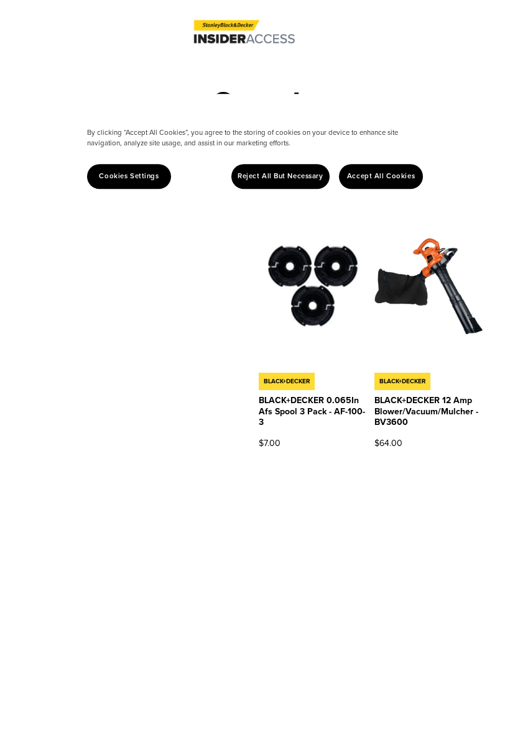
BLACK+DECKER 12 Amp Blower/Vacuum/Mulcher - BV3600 (426, 411)
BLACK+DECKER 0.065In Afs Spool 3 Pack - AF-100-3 (312, 411)
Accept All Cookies (381, 176)
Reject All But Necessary (280, 176)
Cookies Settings (129, 176)
